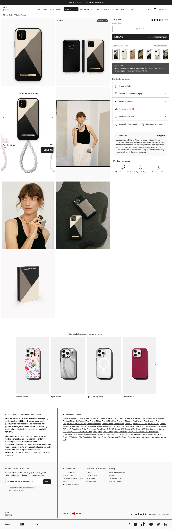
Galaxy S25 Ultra (85, 432)
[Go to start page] (6, 9)
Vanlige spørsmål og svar (73, 478)
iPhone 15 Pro (83, 421)
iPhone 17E (110, 418)
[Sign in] (149, 9)
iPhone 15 (73, 421)
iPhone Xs (92, 426)
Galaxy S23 (132, 432)
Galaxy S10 (106, 437)
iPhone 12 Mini (153, 424)
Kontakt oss (68, 475)
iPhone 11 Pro (75, 426)
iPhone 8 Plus (154, 426)
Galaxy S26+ (130, 429)
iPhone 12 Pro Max (140, 424)
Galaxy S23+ (143, 432)
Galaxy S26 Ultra (142, 429)
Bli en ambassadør (116, 481)
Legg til (47, 150)
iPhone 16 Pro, (138, 418)
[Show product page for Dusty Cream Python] (157, 54)
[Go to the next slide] (52, 117)
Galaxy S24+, (108, 432)
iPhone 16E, (119, 418)
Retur (65, 481)
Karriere (112, 475)
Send (47, 481)
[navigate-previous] (155, 364)
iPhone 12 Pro (119, 424)
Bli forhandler (91, 481)
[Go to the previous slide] (3, 117)
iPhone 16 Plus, (150, 418)
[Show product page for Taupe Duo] (115, 54)
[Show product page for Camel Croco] (132, 54)
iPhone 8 (145, 426)
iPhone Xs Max (103, 426)
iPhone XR (114, 426)
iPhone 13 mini (107, 424)
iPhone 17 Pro (76, 418)
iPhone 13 (70, 424)
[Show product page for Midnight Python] (165, 54)
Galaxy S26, (119, 429)
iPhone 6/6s (81, 429)
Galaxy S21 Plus (140, 434)
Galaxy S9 (136, 437)
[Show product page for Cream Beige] (124, 54)
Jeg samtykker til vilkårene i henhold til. (22, 489)
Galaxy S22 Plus (84, 434)
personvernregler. (18, 490)
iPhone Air (101, 418)
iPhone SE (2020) (133, 426)
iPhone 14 (120, 421)
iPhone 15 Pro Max (108, 421)
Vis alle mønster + (161, 46)
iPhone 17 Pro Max (89, 418)
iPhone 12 (128, 424)
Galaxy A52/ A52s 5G (115, 434)
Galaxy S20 (67, 437)
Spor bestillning (69, 472)
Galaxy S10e (127, 437)
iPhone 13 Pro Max (94, 424)
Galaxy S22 (72, 434)
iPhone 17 (66, 418)
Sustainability (91, 475)
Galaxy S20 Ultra (94, 437)
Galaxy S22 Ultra (98, 434)
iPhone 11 (84, 426)
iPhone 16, (129, 418)
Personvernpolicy (116, 478)
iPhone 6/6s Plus (93, 429)
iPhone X (122, 426)
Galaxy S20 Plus (79, 437)
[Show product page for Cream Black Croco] (149, 54)
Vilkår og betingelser (117, 472)
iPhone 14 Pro (130, 421)
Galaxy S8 (155, 437)
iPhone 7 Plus (69, 429)
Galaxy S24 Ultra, (121, 432)
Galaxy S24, (97, 432)
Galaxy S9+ (146, 437)
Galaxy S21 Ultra (154, 434)
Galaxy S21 (128, 434)
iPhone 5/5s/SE (107, 429)
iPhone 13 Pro (80, 424)
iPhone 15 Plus (95, 421)
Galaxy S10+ (116, 437)
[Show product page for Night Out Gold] (140, 54)
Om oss (89, 472)
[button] (149, 514)
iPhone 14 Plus (141, 421)
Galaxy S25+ (72, 432)
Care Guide (90, 478)
